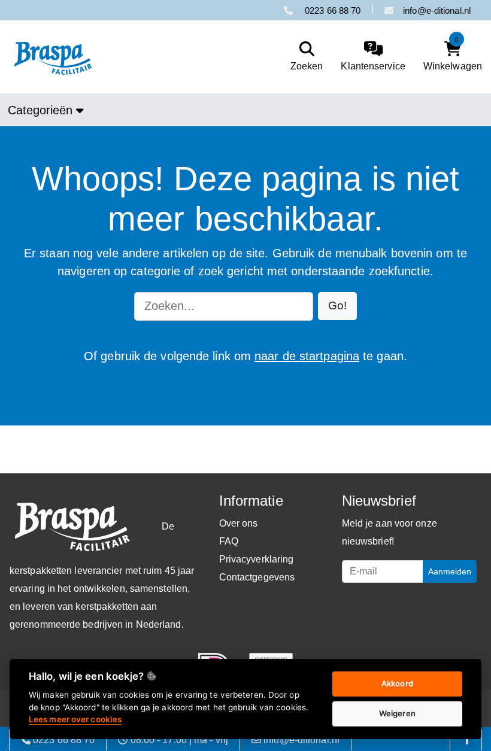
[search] (303, 56)
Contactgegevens (257, 577)
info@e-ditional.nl (437, 10)
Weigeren (397, 713)
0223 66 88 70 (331, 10)
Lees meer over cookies (75, 719)
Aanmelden (449, 571)
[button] (337, 306)
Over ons (238, 523)
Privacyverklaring (256, 559)
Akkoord (397, 683)
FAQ (228, 541)
